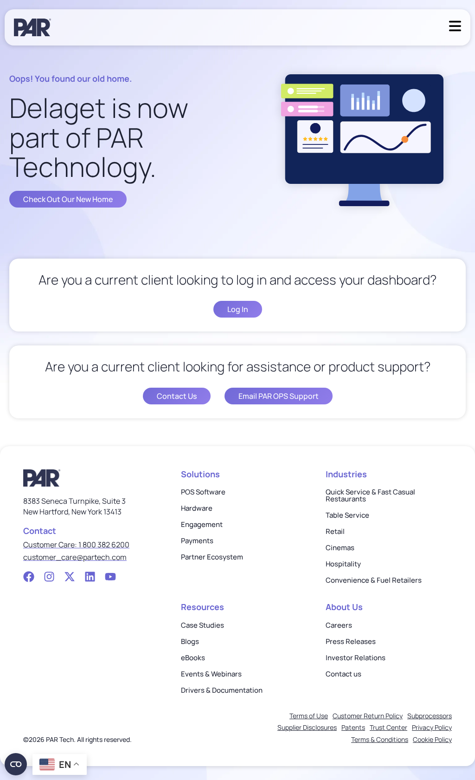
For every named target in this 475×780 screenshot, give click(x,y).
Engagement (202, 524)
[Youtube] (110, 576)
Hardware (196, 508)
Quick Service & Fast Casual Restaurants (370, 495)
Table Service (347, 515)
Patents (353, 727)
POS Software (203, 491)
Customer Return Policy (368, 715)
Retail (335, 531)
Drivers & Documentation (222, 690)
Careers (339, 625)
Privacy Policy (432, 727)
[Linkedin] (90, 576)
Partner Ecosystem (212, 556)
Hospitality (343, 563)
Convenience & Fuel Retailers (374, 580)
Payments (197, 540)
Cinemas (340, 547)
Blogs (190, 641)
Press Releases (351, 641)
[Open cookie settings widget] (16, 764)
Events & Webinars (211, 673)
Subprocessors (429, 715)
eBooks (193, 657)
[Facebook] (28, 576)
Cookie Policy (432, 739)
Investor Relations (355, 657)
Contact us (343, 673)
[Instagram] (49, 576)
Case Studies (202, 625)
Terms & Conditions (379, 739)
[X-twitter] (69, 576)
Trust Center (388, 727)
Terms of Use (308, 715)
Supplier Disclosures (307, 727)
